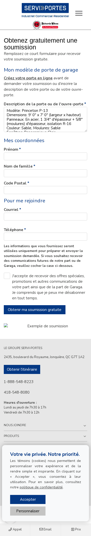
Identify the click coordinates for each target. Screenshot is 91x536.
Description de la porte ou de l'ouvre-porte (43, 104)
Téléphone (13, 229)
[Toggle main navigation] (78, 13)
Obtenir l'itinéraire (22, 369)
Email (47, 529)
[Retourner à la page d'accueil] (45, 10)
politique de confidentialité (41, 487)
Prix (77, 529)
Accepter (28, 499)
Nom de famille (18, 166)
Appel (17, 529)
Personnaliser (27, 511)
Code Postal (15, 183)
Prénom (11, 149)
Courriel (11, 209)
